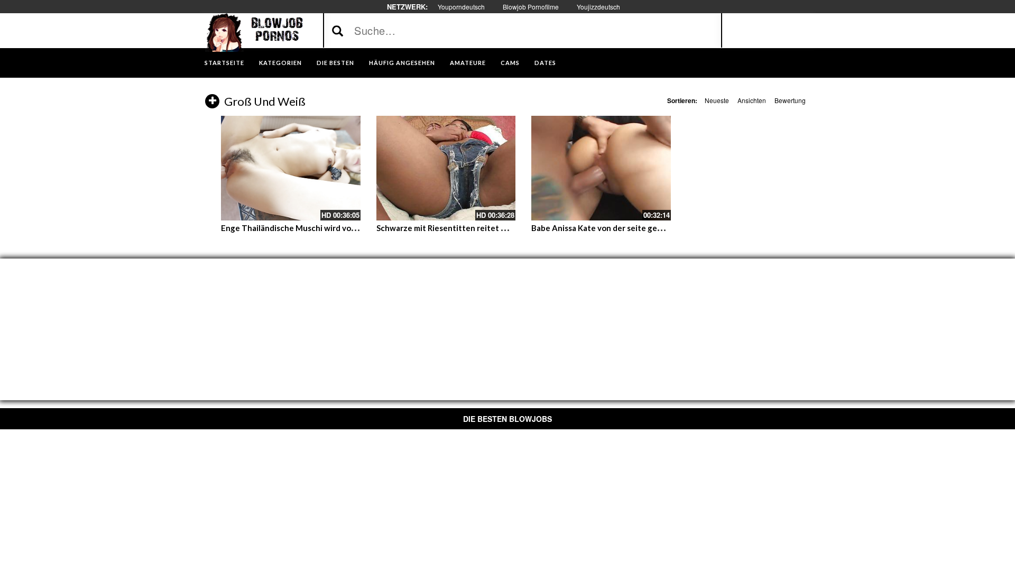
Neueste (717, 100)
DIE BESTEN (335, 62)
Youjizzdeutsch (598, 6)
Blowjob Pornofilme (531, 6)
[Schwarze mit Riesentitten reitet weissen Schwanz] (446, 168)
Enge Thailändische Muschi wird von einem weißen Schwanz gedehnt (349, 228)
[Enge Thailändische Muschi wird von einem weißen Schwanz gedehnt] (291, 168)
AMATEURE (468, 62)
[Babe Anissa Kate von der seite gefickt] (601, 168)
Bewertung (790, 100)
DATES (545, 62)
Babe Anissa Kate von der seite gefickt (602, 228)
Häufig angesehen (402, 62)
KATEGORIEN (280, 62)
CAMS (510, 62)
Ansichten (751, 100)
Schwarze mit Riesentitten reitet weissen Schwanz (470, 228)
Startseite (224, 62)
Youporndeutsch (461, 6)
